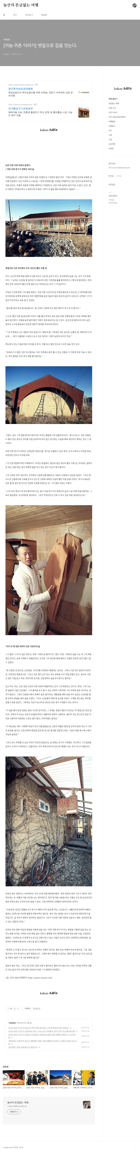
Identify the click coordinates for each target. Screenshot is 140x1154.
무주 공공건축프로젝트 (117, 117)
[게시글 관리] (18, 1009)
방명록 (44, 15)
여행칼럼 (12, 1023)
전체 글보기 (113, 99)
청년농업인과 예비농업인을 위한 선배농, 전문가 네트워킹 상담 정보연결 (40, 94)
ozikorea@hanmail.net (17, 1106)
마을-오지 (112, 108)
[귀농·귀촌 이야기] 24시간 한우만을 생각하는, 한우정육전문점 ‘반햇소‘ (38, 1028)
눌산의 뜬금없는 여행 (20, 5)
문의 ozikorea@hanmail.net (119, 168)
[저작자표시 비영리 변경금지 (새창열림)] (36, 1009)
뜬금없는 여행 (114, 103)
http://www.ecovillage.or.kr (20, 104)
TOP (134, 1148)
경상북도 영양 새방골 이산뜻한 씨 (22, 1047)
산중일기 (112, 126)
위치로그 (29, 15)
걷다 (110, 130)
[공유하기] (14, 1009)
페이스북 (111, 212)
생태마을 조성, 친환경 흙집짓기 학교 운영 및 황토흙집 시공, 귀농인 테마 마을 (40, 114)
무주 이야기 (113, 112)
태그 (15, 15)
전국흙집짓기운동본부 (20, 108)
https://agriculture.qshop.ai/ (20, 85)
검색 (128, 5)
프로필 (111, 148)
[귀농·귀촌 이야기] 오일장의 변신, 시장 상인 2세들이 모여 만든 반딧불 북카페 (41, 1031)
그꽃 (110, 135)
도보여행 (112, 144)
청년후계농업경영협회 (20, 88)
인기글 (118, 176)
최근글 (111, 176)
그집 (110, 139)
